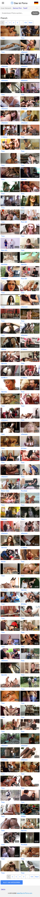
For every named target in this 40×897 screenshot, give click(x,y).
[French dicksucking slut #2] (30, 512)
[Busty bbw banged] (10, 682)
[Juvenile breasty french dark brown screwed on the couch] (10, 45)
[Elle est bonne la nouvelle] (10, 384)
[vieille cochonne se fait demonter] (30, 384)
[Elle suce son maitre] (10, 229)
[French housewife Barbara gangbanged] (10, 455)
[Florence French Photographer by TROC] (30, 767)
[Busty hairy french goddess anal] (10, 427)
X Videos (24, 108)
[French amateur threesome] (10, 200)
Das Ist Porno (20, 3)
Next (30, 22)
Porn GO (24, 222)
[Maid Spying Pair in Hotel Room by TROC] (10, 399)
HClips (23, 816)
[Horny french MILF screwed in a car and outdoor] (10, 667)
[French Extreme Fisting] (10, 498)
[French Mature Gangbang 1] (30, 682)
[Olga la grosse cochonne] (30, 866)
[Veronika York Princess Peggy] (30, 115)
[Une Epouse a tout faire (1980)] (10, 752)
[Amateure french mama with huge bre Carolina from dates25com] (30, 441)
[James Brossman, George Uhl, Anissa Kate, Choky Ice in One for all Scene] (30, 823)
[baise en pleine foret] (10, 738)
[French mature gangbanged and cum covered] (10, 73)
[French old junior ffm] (30, 186)
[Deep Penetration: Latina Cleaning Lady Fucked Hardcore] (30, 271)
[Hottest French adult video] (10, 356)
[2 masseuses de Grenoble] (10, 526)
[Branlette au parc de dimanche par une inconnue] (10, 271)
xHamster (24, 52)
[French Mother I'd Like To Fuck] (10, 31)
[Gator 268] (10, 172)
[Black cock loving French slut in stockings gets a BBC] (10, 837)
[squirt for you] (10, 469)
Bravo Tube (5, 491)
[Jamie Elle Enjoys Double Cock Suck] (10, 724)
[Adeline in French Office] (30, 469)
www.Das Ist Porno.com (24, 893)
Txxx (3, 38)
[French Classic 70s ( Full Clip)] (30, 498)
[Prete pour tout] (30, 611)
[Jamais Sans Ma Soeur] (30, 413)
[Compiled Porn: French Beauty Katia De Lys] (10, 823)
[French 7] (30, 130)
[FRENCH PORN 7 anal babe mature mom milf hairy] (10, 568)
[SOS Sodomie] (30, 554)
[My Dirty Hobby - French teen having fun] (10, 653)
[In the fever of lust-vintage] (10, 186)
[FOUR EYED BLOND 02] (10, 696)
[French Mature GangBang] (30, 73)
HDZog (3, 349)
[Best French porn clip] (30, 583)
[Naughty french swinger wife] (10, 115)
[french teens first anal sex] (30, 45)
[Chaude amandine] (10, 512)
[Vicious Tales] (10, 314)
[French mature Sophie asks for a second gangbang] (30, 597)
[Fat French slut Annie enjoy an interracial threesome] (30, 455)
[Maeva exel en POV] (10, 540)
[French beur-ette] (10, 299)
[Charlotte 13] (30, 710)
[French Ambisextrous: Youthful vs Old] (10, 144)
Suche (35, 13)
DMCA (3, 889)
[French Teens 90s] (30, 625)
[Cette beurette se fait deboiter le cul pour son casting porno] (30, 342)
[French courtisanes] (30, 87)
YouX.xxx (4, 590)
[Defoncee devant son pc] (10, 767)
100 (25, 22)
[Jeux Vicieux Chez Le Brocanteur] (30, 31)
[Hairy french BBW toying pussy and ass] (10, 285)
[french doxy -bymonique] (30, 172)
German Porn (17, 8)
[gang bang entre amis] (30, 568)
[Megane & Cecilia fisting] (30, 285)
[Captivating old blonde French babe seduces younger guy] (10, 441)
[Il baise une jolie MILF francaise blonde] (10, 611)
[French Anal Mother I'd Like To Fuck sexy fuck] (10, 710)
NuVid (3, 561)
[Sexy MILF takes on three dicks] (10, 257)
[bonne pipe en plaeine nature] (30, 299)
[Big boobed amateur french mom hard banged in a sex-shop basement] (30, 540)
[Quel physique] (30, 653)
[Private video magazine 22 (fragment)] (10, 795)
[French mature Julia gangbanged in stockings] (30, 59)
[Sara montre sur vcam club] (30, 696)
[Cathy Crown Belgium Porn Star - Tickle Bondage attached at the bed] (30, 483)
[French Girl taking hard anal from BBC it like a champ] (10, 370)
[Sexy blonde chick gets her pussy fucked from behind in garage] (10, 483)
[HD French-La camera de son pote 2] (10, 597)
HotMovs (4, 377)
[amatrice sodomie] (10, 809)
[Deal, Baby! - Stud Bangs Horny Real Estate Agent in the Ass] (10, 243)
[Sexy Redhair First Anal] (10, 639)
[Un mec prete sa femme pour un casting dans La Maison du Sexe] (10, 413)
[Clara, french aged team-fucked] (30, 639)
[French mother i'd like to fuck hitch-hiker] (10, 87)
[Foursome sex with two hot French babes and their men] (30, 851)
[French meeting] (10, 625)
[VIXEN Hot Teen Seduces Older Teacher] (10, 342)
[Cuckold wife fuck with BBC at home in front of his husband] (30, 809)
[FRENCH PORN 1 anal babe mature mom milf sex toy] (30, 356)
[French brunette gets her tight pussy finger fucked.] (30, 257)
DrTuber (24, 448)
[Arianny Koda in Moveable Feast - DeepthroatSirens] (30, 229)
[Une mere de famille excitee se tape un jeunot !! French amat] (10, 101)
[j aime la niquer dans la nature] (30, 328)
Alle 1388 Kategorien (11, 882)
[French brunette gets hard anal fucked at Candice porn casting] (30, 370)
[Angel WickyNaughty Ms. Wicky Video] (10, 215)
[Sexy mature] (30, 144)
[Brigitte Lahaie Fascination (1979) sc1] (30, 738)
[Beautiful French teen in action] (30, 781)
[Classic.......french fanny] (30, 795)
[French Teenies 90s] (10, 866)
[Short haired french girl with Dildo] (30, 752)
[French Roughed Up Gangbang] (30, 526)
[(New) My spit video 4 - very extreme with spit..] (30, 837)
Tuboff (25, 8)
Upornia (24, 179)
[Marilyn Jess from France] (30, 427)
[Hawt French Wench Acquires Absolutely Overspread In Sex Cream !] (30, 399)
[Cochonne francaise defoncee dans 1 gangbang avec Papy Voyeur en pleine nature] (30, 101)
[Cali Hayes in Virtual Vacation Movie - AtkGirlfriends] (10, 158)
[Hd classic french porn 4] (30, 314)
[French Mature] (30, 200)
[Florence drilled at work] (10, 851)
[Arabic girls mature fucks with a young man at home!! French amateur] (10, 130)
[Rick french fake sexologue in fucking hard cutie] (30, 667)
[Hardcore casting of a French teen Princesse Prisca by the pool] (10, 781)
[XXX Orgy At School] (30, 215)
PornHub (4, 264)
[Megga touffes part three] (10, 328)
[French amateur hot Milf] (30, 724)
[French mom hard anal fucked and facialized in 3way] (10, 59)
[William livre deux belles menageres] (30, 158)
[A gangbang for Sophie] (10, 554)
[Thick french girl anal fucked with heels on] (30, 243)
